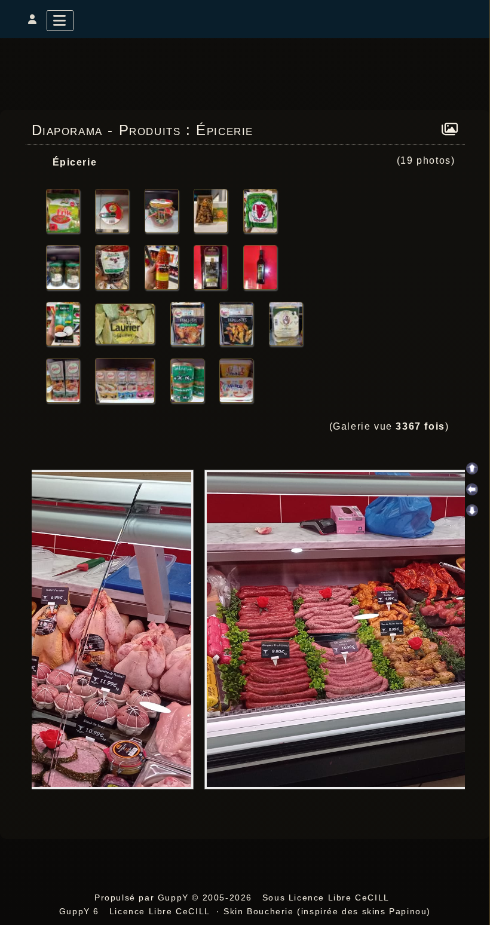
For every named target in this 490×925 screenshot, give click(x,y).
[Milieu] (472, 489)
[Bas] (472, 510)
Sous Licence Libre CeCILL (327, 897)
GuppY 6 (82, 911)
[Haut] (472, 468)
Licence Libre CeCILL (159, 911)
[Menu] (60, 20)
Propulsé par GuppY (143, 897)
